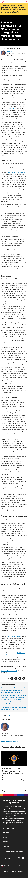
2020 (9, 715)
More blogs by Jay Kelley (8, 741)
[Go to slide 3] (12, 791)
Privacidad (6, 871)
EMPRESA (4, 19)
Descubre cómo (7, 818)
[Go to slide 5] (19, 791)
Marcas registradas (10, 869)
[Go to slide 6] (23, 791)
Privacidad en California (18, 871)
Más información (12, 12)
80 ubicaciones (10, 108)
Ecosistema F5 (8, 768)
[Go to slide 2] (8, 791)
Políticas (20, 869)
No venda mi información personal (12, 874)
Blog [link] (10, 19)
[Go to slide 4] (15, 791)
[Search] (23, 1)
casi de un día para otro (14, 636)
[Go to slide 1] (4, 791)
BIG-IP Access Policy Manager (16, 172)
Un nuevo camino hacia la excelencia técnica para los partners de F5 (12, 773)
